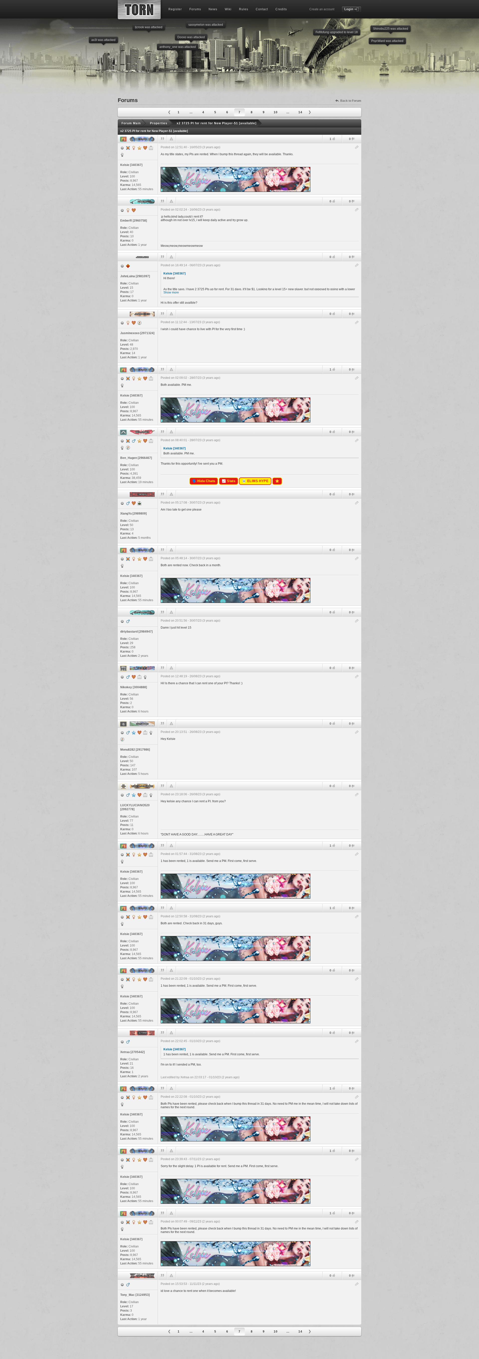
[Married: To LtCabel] (145, 441)
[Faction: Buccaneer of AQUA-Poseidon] (122, 448)
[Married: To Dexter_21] (134, 677)
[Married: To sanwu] (134, 210)
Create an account (321, 9)
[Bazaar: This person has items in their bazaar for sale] (139, 323)
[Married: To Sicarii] (145, 148)
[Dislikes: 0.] (353, 139)
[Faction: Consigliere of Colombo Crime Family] (151, 795)
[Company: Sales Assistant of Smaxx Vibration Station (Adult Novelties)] (145, 795)
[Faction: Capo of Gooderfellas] (151, 733)
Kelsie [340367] (174, 273)
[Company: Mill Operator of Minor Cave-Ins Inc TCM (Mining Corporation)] (145, 733)
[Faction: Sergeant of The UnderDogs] (145, 677)
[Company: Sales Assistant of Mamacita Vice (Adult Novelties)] (139, 677)
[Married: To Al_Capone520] (139, 795)
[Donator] (139, 148)
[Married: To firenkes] (134, 323)
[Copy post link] (357, 147)
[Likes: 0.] (333, 201)
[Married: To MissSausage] (134, 503)
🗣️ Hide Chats (203, 481)
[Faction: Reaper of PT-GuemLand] (122, 155)
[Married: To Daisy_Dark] (139, 733)
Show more (171, 292)
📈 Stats (228, 481)
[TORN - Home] (139, 9)
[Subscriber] (134, 733)
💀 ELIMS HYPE (255, 481)
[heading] (259, 168)
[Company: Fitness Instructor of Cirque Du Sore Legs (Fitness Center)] (151, 441)
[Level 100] (128, 148)
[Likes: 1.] (333, 139)
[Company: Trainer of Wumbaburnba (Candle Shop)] (151, 148)
